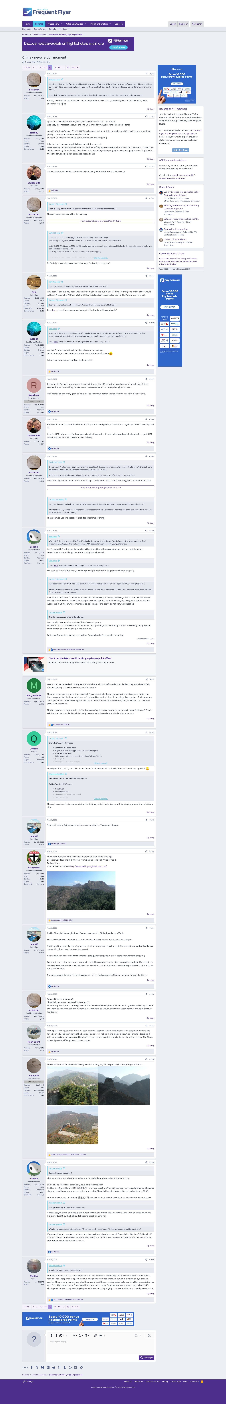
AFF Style (29, 1381)
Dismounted (176, 261)
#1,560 (151, 1259)
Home (27, 24)
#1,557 (151, 1025)
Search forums (40, 29)
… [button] (36, 67)
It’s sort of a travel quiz (175, 239)
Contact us (138, 1381)
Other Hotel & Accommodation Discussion (182, 201)
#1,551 (152, 679)
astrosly (193, 261)
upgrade (190, 133)
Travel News (169, 224)
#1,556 (151, 994)
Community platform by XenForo (113, 1387)
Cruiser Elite (30, 62)
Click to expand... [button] (101, 258)
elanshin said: (54, 79)
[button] (61, 24)
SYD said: (53, 328)
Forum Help (175, 1381)
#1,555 (151, 928)
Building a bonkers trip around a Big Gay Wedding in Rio (181, 207)
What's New (53, 24)
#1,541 (152, 73)
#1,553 (151, 820)
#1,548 (151, 419)
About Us (128, 1381)
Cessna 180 (164, 258)
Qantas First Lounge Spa (176, 229)
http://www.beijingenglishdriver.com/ (88, 866)
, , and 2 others (68, 1154)
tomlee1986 (191, 258)
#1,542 (151, 116)
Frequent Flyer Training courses (180, 132)
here (54, 310)
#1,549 (151, 456)
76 (41, 67)
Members (63, 29)
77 (45, 67)
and (61, 724)
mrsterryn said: (55, 612)
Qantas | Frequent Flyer (174, 235)
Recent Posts (166, 187)
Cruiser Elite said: (56, 204)
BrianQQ (163, 264)
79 (55, 67)
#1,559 (151, 1162)
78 (50, 67)
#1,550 (151, 530)
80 (59, 67)
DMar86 (185, 261)
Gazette (119, 24)
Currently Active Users (171, 254)
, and (68, 649)
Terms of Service (153, 1381)
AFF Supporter (35, 401)
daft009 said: (54, 233)
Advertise (194, 1381)
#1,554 (151, 851)
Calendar (52, 29)
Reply (151, 109)
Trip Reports (169, 214)
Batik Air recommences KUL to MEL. (181, 219)
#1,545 (151, 275)
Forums (39, 24)
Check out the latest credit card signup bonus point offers (80, 658)
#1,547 (151, 379)
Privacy (165, 1381)
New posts (26, 29)
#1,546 (151, 322)
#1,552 (151, 732)
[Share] (147, 74)
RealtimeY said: (55, 462)
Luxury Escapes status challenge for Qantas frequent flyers (181, 193)
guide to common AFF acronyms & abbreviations (177, 176)
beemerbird (175, 258)
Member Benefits (99, 24)
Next (74, 67)
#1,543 (151, 166)
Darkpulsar (171, 264)
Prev (28, 67)
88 (68, 67)
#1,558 (151, 1059)
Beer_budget (164, 261)
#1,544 (151, 198)
